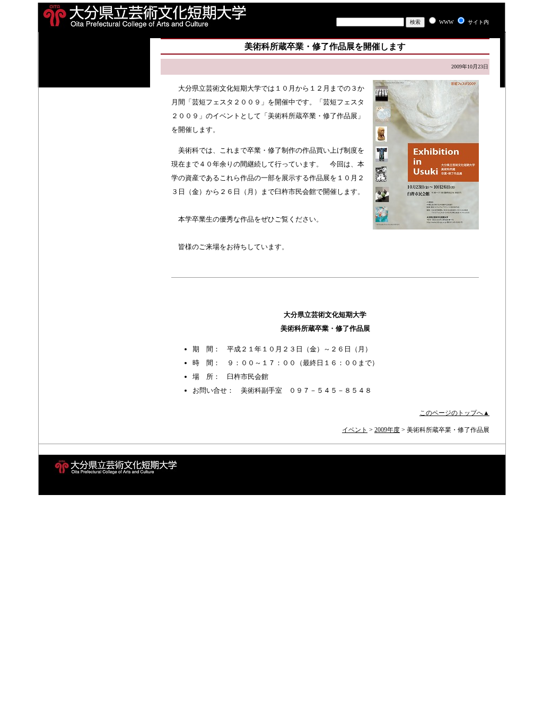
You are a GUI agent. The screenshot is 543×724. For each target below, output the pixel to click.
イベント (354, 430)
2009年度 (387, 430)
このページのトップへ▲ (454, 413)
